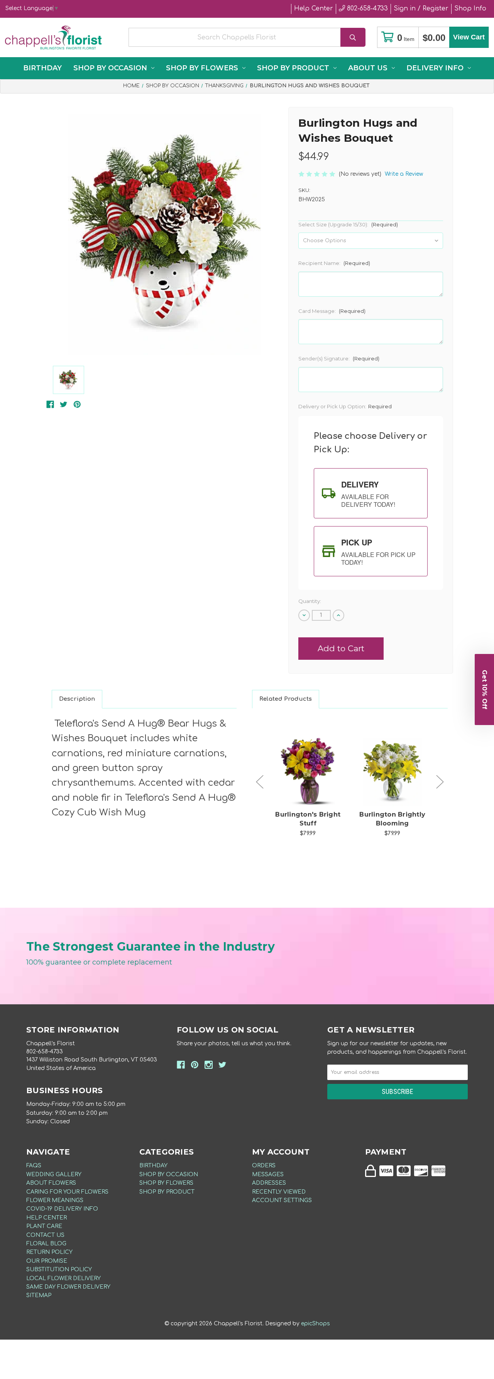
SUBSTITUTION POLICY (59, 1269)
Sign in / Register (421, 8)
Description (77, 699)
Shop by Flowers (202, 68)
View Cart (469, 37)
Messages (268, 1174)
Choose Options (312, 784)
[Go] (352, 37)
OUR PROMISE (46, 1261)
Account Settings (282, 1200)
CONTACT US (45, 1235)
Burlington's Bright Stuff (307, 819)
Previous (259, 782)
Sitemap (38, 1295)
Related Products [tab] (285, 699)
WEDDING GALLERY (53, 1174)
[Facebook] (50, 404)
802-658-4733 (366, 8)
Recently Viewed (279, 1192)
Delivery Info (435, 68)
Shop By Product (293, 68)
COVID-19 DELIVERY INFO (62, 1209)
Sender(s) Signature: (338, 358)
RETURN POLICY (49, 1252)
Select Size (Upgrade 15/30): (348, 224)
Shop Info (470, 8)
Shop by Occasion (110, 68)
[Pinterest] (77, 404)
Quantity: (309, 601)
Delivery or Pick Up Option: (345, 406)
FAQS (33, 1165)
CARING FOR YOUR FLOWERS (67, 1192)
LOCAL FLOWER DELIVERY (63, 1278)
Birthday (42, 68)
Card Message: (331, 311)
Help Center (313, 8)
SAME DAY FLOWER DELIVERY (68, 1287)
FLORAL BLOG (46, 1244)
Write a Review (404, 174)
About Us (367, 68)
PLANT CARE (44, 1226)
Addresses (269, 1183)
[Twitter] (64, 404)
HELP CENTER (46, 1218)
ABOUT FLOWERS (51, 1183)
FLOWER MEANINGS (54, 1200)
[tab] (371, 493)
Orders (264, 1165)
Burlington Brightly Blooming (392, 819)
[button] (484, 689)
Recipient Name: (334, 263)
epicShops (315, 1323)
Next (440, 782)
